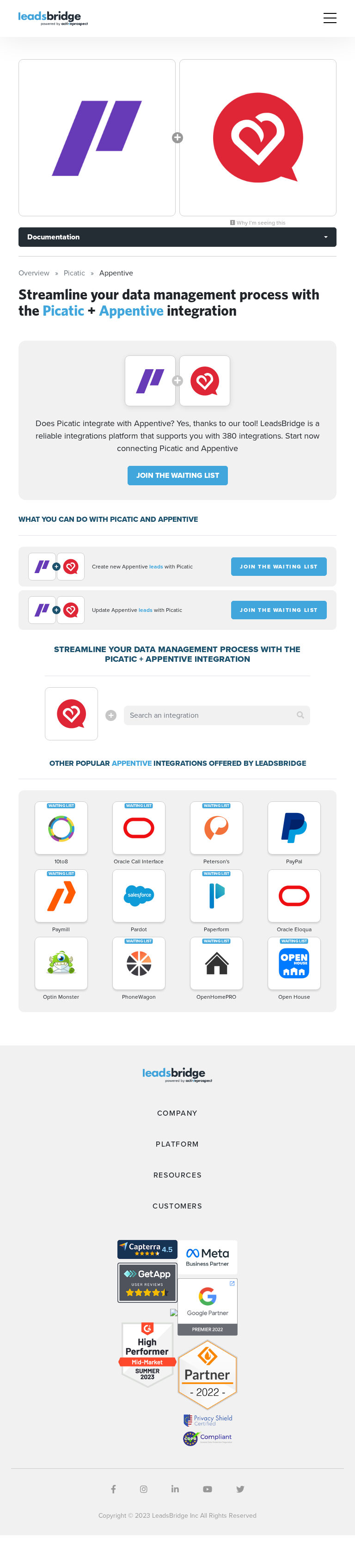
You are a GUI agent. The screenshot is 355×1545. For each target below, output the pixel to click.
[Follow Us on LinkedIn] (175, 1490)
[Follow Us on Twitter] (240, 1490)
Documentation (53, 237)
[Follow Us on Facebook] (113, 1490)
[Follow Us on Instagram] (143, 1490)
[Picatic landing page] (97, 137)
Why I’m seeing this (260, 223)
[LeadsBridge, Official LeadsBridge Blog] (53, 17)
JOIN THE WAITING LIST (177, 475)
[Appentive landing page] (258, 137)
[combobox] (217, 715)
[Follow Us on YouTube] (207, 1490)
